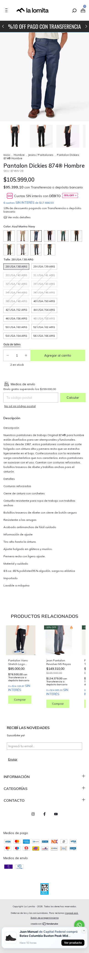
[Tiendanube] (44, 924)
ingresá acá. (72, 913)
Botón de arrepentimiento (45, 917)
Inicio (6, 155)
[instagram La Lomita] (33, 814)
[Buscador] (74, 11)
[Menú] (7, 11)
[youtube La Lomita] (56, 814)
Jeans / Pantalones (40, 155)
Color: (19, 226)
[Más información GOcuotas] (70, 196)
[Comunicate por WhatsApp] (79, 925)
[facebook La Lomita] (44, 814)
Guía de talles (12, 344)
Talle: (18, 259)
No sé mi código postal (20, 406)
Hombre (19, 155)
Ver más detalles (19, 217)
